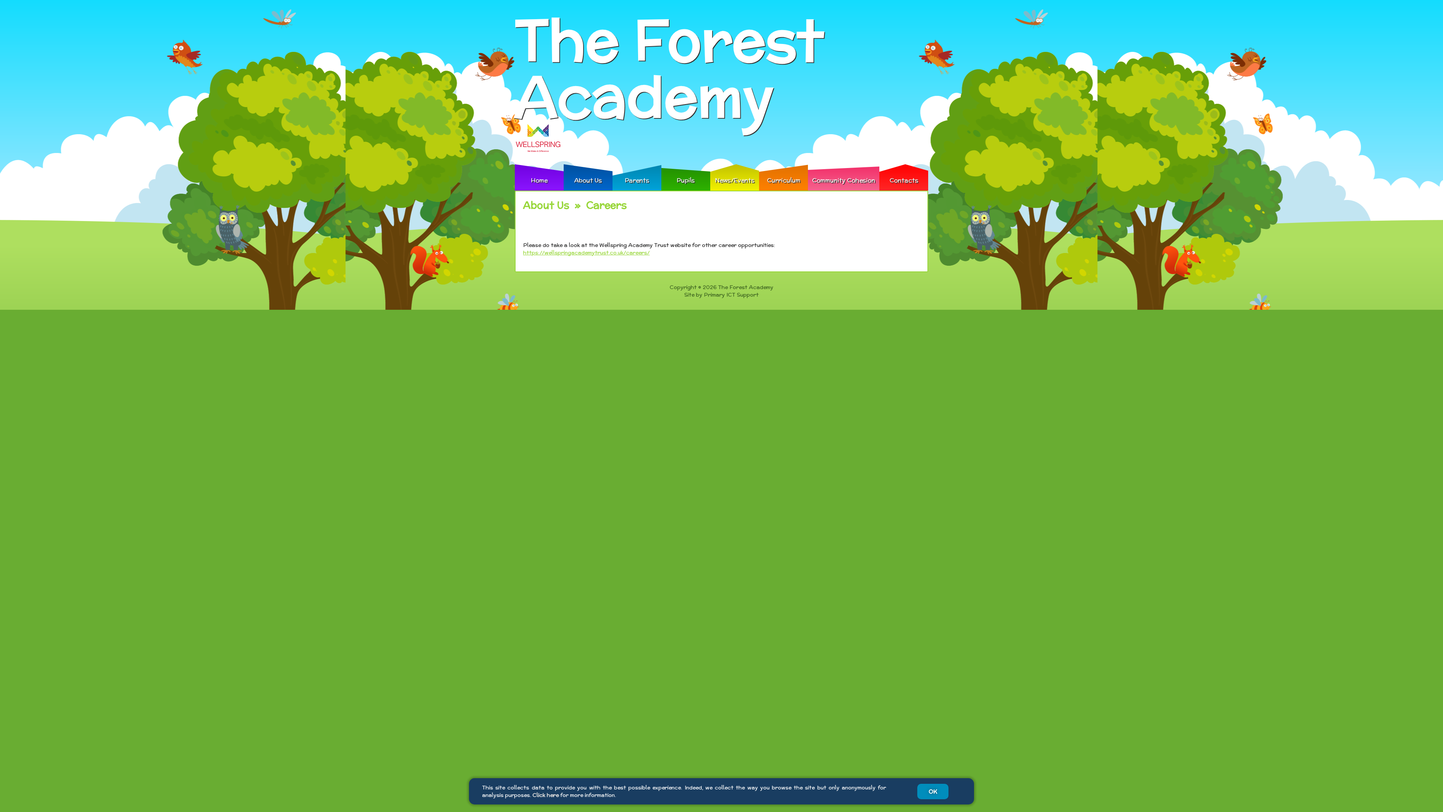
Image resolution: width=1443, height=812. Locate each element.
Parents (637, 180)
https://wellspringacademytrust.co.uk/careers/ (586, 252)
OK (933, 791)
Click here (545, 795)
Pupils (686, 180)
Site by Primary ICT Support (721, 294)
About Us (588, 180)
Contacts (903, 180)
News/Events (735, 180)
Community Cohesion (843, 180)
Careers (606, 205)
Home (539, 180)
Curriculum (783, 180)
